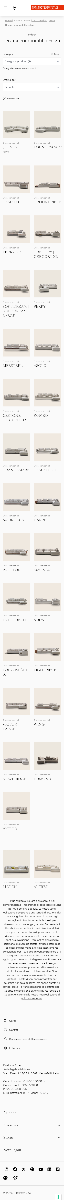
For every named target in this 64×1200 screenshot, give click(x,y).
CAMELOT (12, 202)
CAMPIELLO (45, 470)
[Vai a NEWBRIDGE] (16, 756)
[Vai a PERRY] (47, 283)
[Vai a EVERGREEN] (16, 597)
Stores (8, 1137)
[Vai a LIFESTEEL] (16, 343)
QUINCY (10, 147)
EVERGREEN (14, 619)
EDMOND (42, 778)
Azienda (9, 1112)
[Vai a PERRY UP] (16, 229)
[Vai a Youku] (6, 1178)
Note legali (12, 1149)
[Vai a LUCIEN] (16, 864)
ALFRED (41, 886)
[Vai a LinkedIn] (48, 1169)
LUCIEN (10, 886)
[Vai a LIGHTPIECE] (47, 647)
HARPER (41, 520)
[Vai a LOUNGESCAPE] (47, 124)
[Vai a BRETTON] (16, 547)
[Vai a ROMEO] (47, 392)
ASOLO (40, 365)
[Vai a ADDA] (47, 597)
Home (8, 20)
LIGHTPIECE (45, 669)
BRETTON (12, 570)
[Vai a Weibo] (14, 1177)
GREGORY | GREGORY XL (46, 254)
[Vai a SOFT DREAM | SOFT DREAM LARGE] (16, 283)
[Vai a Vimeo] (57, 1169)
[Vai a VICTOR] (16, 806)
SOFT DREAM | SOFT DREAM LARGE (16, 311)
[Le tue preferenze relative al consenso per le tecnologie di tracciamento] (58, 1197)
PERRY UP (12, 252)
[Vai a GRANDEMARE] (16, 447)
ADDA (39, 619)
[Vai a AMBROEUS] (16, 497)
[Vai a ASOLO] (47, 343)
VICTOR (10, 828)
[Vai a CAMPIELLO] (47, 447)
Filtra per (8, 53)
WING (39, 724)
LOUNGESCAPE (48, 147)
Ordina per (9, 79)
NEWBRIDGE (14, 778)
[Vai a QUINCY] (16, 124)
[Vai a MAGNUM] (47, 547)
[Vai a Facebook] (14, 1169)
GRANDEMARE (16, 470)
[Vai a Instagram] (6, 1169)
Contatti (14, 1029)
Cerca (12, 1020)
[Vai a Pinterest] (31, 1169)
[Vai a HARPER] (47, 497)
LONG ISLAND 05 (16, 672)
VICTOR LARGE (10, 726)
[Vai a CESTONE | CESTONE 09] (16, 392)
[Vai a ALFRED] (47, 864)
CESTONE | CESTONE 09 (14, 418)
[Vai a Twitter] (23, 1169)
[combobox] (32, 61)
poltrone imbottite (31, 998)
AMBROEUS (13, 520)
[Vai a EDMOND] (47, 756)
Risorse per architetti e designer (28, 1038)
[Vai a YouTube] (40, 1169)
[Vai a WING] (47, 701)
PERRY (40, 306)
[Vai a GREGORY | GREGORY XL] (47, 229)
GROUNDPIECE (48, 202)
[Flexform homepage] (47, 7)
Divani (52, 20)
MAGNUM (43, 570)
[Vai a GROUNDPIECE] (47, 179)
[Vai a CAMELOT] (16, 179)
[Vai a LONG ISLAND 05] (16, 647)
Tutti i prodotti (39, 20)
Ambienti (10, 1125)
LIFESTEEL (13, 365)
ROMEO (41, 415)
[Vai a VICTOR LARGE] (16, 701)
